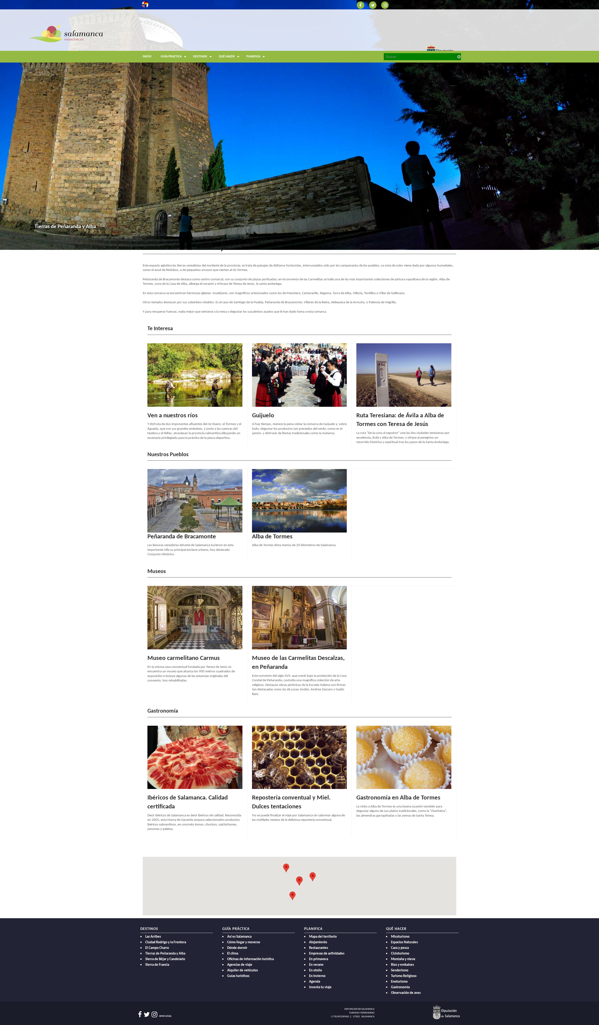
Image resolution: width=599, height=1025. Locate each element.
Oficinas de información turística (250, 959)
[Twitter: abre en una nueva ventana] (373, 5)
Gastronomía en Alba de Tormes (398, 798)
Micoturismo (400, 937)
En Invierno (317, 976)
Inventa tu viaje (320, 987)
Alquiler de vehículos (242, 970)
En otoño (315, 970)
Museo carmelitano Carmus (183, 658)
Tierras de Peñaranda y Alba (165, 953)
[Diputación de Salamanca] (446, 1012)
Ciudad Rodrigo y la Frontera (165, 942)
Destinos (200, 56)
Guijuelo (263, 416)
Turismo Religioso (403, 976)
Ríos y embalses (402, 965)
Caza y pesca (400, 948)
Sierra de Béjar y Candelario (165, 959)
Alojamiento (318, 942)
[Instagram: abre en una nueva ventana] (385, 5)
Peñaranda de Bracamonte (181, 537)
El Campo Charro (157, 948)
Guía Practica (171, 56)
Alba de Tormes (272, 537)
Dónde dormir (237, 948)
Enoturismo (399, 982)
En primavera (318, 959)
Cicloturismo (400, 953)
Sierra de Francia (157, 965)
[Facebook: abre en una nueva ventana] (360, 5)
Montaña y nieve (403, 959)
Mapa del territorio (323, 937)
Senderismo (399, 970)
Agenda (314, 982)
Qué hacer (227, 56)
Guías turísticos (238, 976)
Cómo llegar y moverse (243, 942)
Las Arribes (153, 937)
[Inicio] (182, 43)
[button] (313, 877)
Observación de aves (406, 993)
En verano (316, 965)
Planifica (253, 56)
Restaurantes (318, 948)
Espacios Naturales (404, 942)
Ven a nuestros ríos (172, 416)
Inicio (147, 56)
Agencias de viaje (239, 965)
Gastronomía (400, 987)
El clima (232, 953)
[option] (299, 125)
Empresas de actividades (326, 953)
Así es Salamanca (239, 937)
